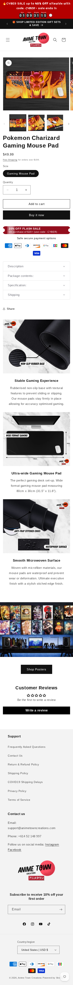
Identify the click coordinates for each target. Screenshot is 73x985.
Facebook (14, 849)
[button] (8, 40)
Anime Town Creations (30, 978)
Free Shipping (10, 160)
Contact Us (15, 755)
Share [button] (11, 308)
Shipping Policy (18, 773)
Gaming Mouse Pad (21, 173)
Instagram (52, 844)
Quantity (8, 182)
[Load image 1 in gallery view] (18, 123)
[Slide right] (68, 124)
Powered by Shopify (53, 978)
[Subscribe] (60, 909)
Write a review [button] (36, 710)
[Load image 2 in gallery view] (36, 123)
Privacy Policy (17, 791)
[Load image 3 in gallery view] (55, 123)
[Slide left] (4, 124)
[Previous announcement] (7, 24)
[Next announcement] (66, 24)
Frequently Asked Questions (27, 746)
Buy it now (36, 215)
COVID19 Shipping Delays (25, 782)
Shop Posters (36, 669)
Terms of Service (19, 799)
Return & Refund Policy (23, 764)
